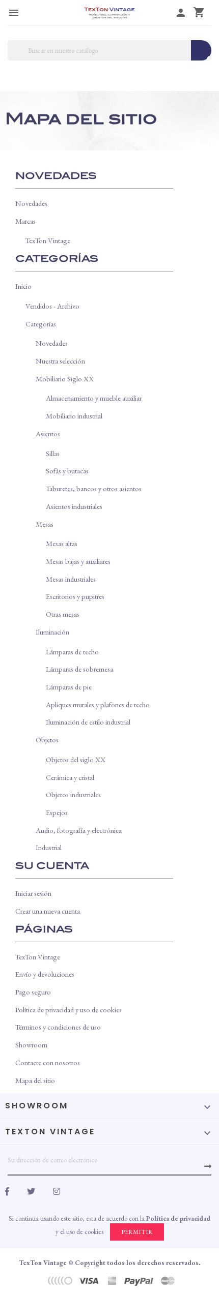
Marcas (25, 221)
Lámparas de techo (72, 651)
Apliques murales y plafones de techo (98, 704)
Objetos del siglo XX (75, 759)
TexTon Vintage (47, 240)
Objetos (47, 739)
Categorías (40, 323)
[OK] (207, 1166)
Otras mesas (62, 614)
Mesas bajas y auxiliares (78, 561)
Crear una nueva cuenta (47, 911)
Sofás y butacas (67, 470)
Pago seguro (33, 992)
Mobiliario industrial (74, 415)
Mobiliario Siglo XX (65, 378)
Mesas (44, 524)
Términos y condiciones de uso (58, 1027)
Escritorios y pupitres (75, 596)
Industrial (49, 847)
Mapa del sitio (35, 1080)
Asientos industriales (74, 506)
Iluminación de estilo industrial (88, 722)
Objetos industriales (73, 794)
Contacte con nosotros (47, 1062)
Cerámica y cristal (70, 777)
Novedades (31, 203)
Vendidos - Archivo (52, 306)
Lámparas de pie (69, 686)
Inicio (23, 286)
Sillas (53, 453)
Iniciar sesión (33, 893)
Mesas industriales (71, 579)
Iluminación (52, 632)
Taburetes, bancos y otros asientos (94, 488)
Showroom (31, 1044)
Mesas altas (61, 543)
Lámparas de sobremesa (79, 669)
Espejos (57, 812)
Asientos (48, 433)
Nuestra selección (60, 361)
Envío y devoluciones (44, 974)
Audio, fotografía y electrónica (79, 830)
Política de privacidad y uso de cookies (68, 1009)
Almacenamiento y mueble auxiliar (94, 398)
